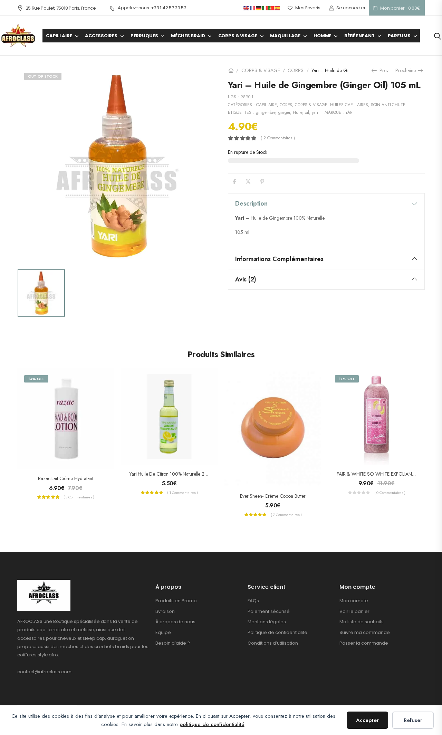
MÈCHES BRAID (188, 35)
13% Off (36, 378)
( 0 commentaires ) (389, 492)
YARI (349, 112)
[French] (253, 7)
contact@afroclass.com (44, 671)
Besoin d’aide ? (172, 643)
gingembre (265, 112)
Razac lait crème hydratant (65, 478)
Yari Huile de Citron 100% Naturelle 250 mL (173, 473)
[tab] (326, 203)
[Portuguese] (271, 7)
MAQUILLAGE (285, 35)
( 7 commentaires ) (286, 515)
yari (315, 112)
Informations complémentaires (279, 259)
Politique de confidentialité (277, 632)
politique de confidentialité (212, 724)
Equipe (163, 632)
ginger (284, 112)
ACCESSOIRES (101, 35)
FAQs (253, 600)
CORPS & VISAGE (237, 35)
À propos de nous (175, 621)
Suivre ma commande (364, 632)
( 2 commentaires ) (278, 138)
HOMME (322, 35)
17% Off (347, 378)
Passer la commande (363, 643)
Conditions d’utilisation (273, 643)
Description (251, 203)
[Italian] (265, 7)
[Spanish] (278, 7)
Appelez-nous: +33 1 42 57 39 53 (152, 8)
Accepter (367, 720)
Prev (381, 70)
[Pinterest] (262, 181)
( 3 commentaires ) (79, 497)
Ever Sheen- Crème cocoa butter (273, 496)
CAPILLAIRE (59, 35)
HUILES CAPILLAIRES (349, 105)
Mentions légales (267, 621)
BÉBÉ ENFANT (359, 35)
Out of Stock (43, 76)
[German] (259, 7)
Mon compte (353, 600)
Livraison (165, 611)
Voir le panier (354, 611)
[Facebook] (234, 181)
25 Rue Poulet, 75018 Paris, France (61, 8)
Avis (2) (245, 279)
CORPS (296, 70)
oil (307, 112)
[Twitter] (248, 181)
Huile (297, 112)
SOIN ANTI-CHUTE (388, 105)
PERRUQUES (144, 35)
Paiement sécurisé (269, 611)
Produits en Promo (176, 600)
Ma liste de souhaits (361, 621)
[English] (246, 7)
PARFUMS (399, 35)
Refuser (413, 720)
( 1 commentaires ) (182, 492)
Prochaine (406, 70)
